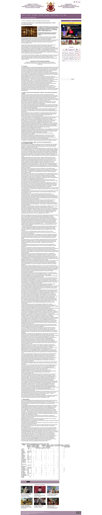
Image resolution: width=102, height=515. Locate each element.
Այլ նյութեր (28, 20)
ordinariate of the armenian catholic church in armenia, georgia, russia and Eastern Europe (68, 6)
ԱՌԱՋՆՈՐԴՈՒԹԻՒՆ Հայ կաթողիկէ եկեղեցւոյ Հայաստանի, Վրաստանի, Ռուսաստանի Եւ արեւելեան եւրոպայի (33, 6)
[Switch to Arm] (74, 2)
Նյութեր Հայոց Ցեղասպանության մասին (40, 20)
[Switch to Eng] (77, 2)
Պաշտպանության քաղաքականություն (29, 17)
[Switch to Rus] (79, 2)
